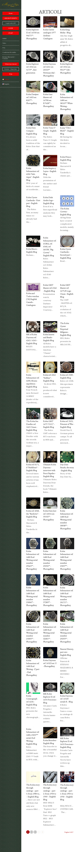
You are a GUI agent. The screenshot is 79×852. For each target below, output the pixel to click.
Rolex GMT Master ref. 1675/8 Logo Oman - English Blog (66, 291)
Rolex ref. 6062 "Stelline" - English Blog (49, 377)
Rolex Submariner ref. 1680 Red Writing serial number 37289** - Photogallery (49, 596)
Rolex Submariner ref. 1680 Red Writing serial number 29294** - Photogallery (49, 560)
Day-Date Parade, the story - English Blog (67, 467)
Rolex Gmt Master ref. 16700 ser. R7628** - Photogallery (48, 100)
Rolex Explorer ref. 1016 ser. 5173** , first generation (32, 68)
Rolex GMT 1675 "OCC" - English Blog (49, 424)
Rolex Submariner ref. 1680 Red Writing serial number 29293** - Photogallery (66, 633)
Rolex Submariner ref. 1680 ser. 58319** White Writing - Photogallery (66, 102)
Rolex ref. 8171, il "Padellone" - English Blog (32, 467)
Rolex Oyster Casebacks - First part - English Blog (33, 202)
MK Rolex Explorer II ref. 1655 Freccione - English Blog (67, 742)
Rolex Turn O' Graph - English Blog (49, 130)
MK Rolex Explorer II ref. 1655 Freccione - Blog (50, 698)
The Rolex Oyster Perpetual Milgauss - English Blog (65, 329)
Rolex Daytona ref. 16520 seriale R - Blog (66, 698)
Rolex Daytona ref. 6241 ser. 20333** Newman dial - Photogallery (49, 70)
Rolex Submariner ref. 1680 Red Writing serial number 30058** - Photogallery (66, 519)
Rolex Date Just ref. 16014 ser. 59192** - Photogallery (49, 515)
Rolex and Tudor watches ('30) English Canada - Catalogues (32, 299)
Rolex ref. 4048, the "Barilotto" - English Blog (32, 513)
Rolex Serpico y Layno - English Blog (49, 171)
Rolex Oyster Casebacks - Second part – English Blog (66, 253)
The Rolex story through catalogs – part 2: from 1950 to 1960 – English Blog (50, 792)
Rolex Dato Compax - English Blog (31, 130)
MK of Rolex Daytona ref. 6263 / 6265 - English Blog (31, 339)
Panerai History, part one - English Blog (67, 652)
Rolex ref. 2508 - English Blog (67, 376)
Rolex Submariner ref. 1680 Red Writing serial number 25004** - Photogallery (32, 596)
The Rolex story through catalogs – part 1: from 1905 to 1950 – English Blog (67, 792)
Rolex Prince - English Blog (66, 158)
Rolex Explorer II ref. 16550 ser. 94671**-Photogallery (33, 34)
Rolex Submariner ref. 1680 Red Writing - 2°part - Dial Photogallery (32, 667)
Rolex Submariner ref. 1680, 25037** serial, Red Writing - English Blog (32, 736)
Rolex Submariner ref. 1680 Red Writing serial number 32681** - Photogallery (49, 633)
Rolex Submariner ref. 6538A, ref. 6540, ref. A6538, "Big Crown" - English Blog (49, 246)
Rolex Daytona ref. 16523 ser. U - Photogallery (50, 663)
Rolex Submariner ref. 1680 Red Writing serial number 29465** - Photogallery (32, 560)
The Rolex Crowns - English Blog (65, 211)
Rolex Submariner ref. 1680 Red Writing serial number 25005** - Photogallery (32, 633)
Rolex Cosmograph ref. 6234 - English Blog (31, 700)
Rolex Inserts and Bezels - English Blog (48, 337)
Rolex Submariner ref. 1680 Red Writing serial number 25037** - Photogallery (66, 560)
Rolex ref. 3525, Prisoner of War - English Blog (67, 424)
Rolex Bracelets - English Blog (50, 742)
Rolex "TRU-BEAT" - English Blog (67, 130)
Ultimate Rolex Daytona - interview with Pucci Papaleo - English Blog (49, 470)
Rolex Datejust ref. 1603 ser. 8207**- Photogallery (32, 98)
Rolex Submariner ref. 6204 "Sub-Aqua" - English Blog (32, 174)
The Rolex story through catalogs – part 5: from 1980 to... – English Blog (33, 790)
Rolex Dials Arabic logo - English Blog (48, 200)
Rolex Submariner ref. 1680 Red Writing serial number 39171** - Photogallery (66, 596)
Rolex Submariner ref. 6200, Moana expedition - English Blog (32, 380)
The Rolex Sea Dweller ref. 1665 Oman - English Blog (32, 425)
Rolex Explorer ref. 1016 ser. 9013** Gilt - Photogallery (66, 68)
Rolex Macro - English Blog (32, 250)
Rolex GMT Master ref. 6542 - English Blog (50, 288)
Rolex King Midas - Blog (65, 31)
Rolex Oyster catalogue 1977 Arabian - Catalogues (49, 34)
